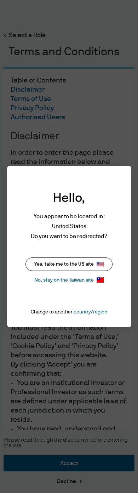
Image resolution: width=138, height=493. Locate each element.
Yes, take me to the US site (64, 264)
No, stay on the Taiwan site (64, 280)
